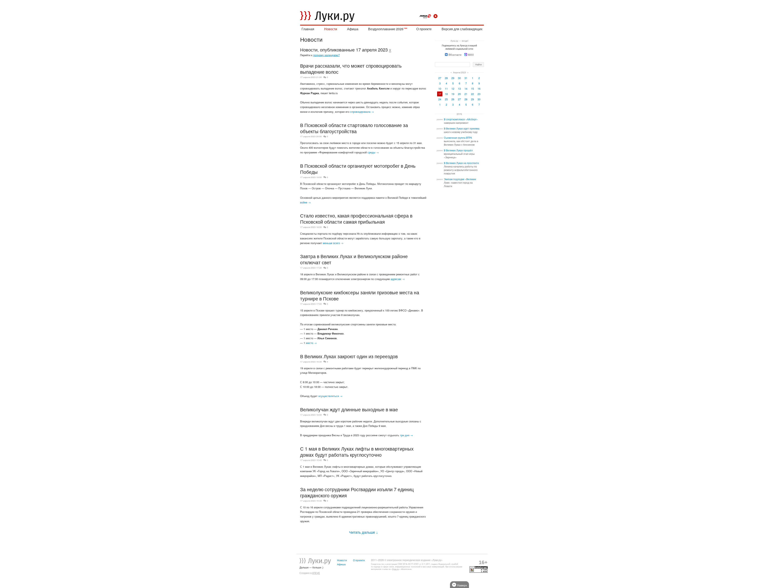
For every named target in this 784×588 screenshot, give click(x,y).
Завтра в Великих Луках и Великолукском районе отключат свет (354, 259)
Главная (308, 29)
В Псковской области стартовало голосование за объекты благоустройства (354, 128)
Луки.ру (395, 569)
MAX (471, 55)
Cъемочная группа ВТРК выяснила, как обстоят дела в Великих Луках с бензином (461, 141)
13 (459, 88)
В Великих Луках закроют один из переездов (349, 356)
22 (472, 94)
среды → (373, 152)
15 (472, 88)
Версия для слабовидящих (462, 29)
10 (439, 88)
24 (439, 99)
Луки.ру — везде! (459, 40)
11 (446, 88)
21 (465, 94)
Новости (330, 29)
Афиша (352, 29)
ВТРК (459, 114)
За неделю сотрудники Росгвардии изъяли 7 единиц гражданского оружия (357, 492)
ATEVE (316, 573)
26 (452, 99)
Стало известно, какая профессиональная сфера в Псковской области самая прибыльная (356, 218)
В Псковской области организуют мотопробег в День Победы (357, 168)
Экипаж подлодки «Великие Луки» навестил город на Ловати (460, 182)
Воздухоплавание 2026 (385, 29)
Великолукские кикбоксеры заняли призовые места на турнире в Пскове (359, 295)
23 (479, 94)
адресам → (398, 279)
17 (439, 94)
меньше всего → (333, 243)
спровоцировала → (362, 112)
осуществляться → (330, 396)
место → (311, 343)
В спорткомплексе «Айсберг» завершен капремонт (461, 121)
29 (452, 78)
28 (446, 78)
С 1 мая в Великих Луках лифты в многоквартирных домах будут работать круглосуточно (357, 451)
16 (479, 88)
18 (446, 94)
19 (452, 94)
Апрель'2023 (459, 72)
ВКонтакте (455, 55)
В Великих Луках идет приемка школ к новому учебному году (461, 130)
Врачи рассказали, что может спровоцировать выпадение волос (351, 68)
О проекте (424, 29)
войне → (305, 202)
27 (439, 78)
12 (452, 88)
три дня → (406, 435)
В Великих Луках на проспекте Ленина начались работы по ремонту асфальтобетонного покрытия (461, 168)
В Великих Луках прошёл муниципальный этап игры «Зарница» (459, 154)
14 (465, 88)
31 (465, 78)
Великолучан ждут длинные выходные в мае (349, 409)
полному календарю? (326, 55)
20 (459, 94)
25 (446, 99)
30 (459, 78)
